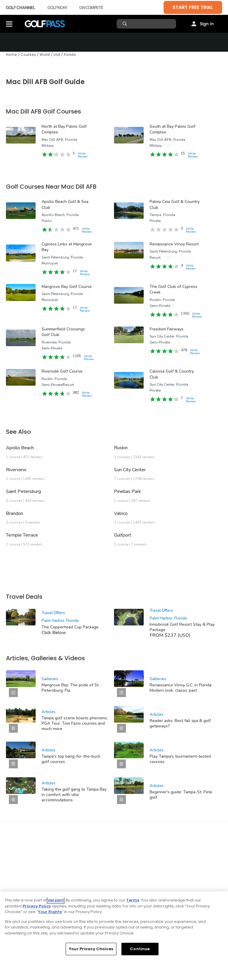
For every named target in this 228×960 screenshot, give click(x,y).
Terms (132, 900)
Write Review (83, 155)
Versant (56, 900)
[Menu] (9, 24)
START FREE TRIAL (192, 7)
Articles (49, 712)
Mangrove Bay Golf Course (67, 286)
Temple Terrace (22, 535)
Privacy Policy (37, 906)
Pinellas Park (127, 491)
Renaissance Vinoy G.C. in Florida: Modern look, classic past (181, 687)
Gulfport (122, 535)
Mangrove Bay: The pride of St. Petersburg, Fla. (70, 687)
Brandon (14, 513)
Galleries (50, 679)
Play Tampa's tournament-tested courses (180, 759)
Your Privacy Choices (91, 949)
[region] (114, 925)
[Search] (125, 24)
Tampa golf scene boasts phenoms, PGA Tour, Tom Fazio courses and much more (75, 723)
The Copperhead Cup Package (70, 627)
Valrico (121, 513)
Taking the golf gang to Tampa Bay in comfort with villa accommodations (74, 794)
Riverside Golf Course (62, 371)
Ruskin (121, 447)
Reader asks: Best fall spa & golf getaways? (180, 723)
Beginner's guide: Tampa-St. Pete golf (181, 794)
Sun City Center (130, 469)
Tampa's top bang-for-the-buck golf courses (71, 759)
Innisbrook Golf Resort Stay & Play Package (182, 627)
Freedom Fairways (166, 329)
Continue (140, 949)
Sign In (207, 24)
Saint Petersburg (23, 491)
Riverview (16, 469)
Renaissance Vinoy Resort (174, 244)
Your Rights (50, 912)
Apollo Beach (20, 447)
